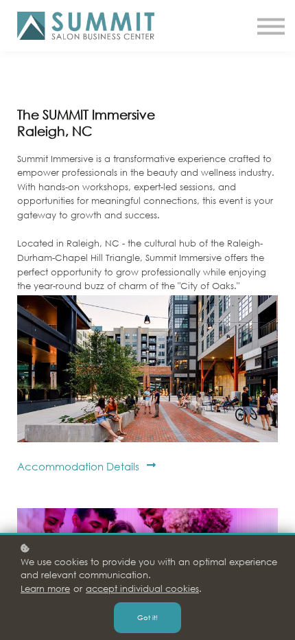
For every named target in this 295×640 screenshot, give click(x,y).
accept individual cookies (142, 589)
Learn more (45, 589)
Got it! (147, 618)
